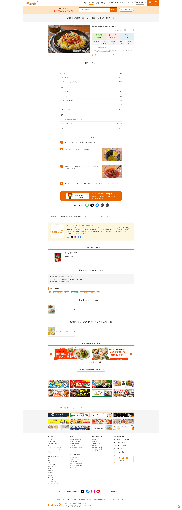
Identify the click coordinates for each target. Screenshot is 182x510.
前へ (50, 354)
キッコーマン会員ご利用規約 (114, 499)
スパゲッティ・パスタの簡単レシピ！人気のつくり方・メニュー (68, 279)
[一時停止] (100, 362)
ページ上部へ (178, 506)
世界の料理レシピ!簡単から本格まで (61, 281)
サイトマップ (124, 499)
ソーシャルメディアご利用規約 (84, 499)
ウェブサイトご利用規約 (60, 499)
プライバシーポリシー (71, 499)
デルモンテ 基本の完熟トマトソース (72, 119)
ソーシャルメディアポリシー (99, 499)
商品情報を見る (69, 256)
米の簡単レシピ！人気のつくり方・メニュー (63, 276)
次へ (131, 354)
